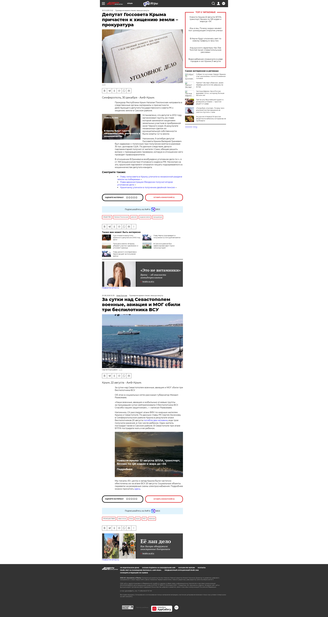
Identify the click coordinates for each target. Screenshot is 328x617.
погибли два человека (156, 420)
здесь (137, 489)
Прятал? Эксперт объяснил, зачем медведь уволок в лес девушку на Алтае (209, 85)
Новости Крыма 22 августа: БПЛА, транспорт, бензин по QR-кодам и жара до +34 (205, 19)
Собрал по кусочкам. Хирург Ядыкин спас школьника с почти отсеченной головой (211, 76)
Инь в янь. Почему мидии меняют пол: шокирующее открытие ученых (205, 29)
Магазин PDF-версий (186, 568)
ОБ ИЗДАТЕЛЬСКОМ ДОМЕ (129, 568)
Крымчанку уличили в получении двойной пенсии (147, 187)
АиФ (104, 85)
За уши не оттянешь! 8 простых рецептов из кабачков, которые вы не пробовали (211, 119)
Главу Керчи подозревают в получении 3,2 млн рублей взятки (166, 237)
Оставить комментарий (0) (164, 197)
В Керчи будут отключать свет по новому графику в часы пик (205, 40)
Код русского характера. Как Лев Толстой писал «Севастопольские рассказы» (205, 50)
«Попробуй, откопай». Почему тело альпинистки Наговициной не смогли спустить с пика (210, 110)
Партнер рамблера (142, 607)
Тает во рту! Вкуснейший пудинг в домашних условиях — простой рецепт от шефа (209, 102)
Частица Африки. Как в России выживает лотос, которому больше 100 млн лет (210, 93)
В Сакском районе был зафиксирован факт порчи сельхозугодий (164, 246)
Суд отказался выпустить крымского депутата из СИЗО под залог (126, 238)
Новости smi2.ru (110, 288)
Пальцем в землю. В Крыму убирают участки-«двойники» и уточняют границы (125, 246)
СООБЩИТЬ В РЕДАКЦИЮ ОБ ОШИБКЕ (134, 573)
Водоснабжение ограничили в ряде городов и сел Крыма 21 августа (205, 60)
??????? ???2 (191, 127)
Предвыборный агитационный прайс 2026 (182, 570)
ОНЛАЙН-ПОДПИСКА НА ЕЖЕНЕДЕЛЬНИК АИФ (158, 568)
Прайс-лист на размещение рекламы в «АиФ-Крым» (141, 570)
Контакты (202, 568)
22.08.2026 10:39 (108, 295)
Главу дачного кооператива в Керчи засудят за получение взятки (124, 254)
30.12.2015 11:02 (107, 10)
